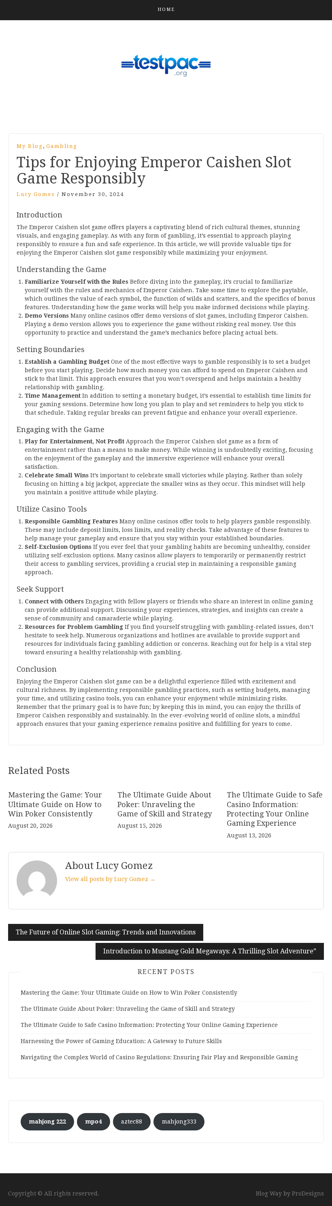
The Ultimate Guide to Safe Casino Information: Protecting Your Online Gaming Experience (149, 1025)
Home (166, 9)
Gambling (61, 146)
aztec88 (131, 1121)
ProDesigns (308, 1193)
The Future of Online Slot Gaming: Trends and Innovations (106, 932)
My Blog (30, 146)
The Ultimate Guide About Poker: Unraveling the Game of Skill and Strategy (164, 804)
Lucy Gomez (36, 194)
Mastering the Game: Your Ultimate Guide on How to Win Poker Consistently (55, 804)
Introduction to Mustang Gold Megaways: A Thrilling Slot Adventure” (209, 951)
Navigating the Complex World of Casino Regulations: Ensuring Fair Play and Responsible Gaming (159, 1057)
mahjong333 (179, 1121)
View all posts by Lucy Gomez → (110, 879)
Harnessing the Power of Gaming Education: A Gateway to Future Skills (121, 1041)
